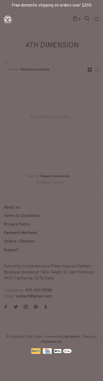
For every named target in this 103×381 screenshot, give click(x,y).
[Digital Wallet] (63, 352)
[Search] (87, 19)
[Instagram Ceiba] (26, 307)
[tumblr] (46, 307)
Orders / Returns (19, 241)
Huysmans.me (51, 342)
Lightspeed (71, 337)
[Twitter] (16, 307)
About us (12, 207)
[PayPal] (36, 352)
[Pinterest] (36, 307)
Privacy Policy (17, 224)
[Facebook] (6, 307)
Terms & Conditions (22, 216)
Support (11, 250)
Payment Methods (20, 233)
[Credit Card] (48, 352)
